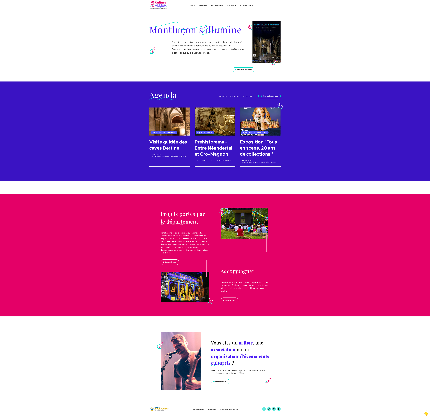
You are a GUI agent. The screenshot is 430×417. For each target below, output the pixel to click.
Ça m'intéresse (170, 262)
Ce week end (247, 96)
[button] (193, 5)
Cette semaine (235, 96)
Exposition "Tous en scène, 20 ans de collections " (258, 148)
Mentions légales (198, 409)
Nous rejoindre (220, 381)
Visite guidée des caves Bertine (168, 145)
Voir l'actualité (155, 67)
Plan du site (212, 409)
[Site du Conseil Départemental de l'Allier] (159, 411)
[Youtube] (274, 410)
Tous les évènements (270, 96)
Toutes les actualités (244, 70)
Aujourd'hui (223, 96)
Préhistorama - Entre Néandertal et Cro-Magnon (213, 148)
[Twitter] (269, 410)
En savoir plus (230, 300)
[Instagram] (279, 410)
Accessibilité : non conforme (229, 409)
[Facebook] (264, 410)
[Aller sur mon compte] (278, 5)
